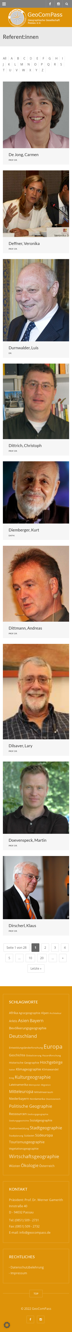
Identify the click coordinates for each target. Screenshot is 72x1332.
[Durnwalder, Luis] (36, 300)
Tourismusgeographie (27, 1142)
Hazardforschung (51, 1055)
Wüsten (14, 1166)
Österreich (47, 1166)
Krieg (11, 1077)
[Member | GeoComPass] (36, 17)
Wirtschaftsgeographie (34, 1156)
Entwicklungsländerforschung (26, 1047)
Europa (53, 1046)
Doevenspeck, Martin (27, 840)
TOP (36, 1293)
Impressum (19, 1273)
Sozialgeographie (41, 1120)
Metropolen (34, 1085)
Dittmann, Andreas (25, 628)
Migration (46, 1084)
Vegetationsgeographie (24, 1148)
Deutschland (23, 1036)
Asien (23, 1020)
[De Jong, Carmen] (36, 115)
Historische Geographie (24, 1062)
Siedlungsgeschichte (19, 1120)
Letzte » (36, 968)
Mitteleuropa (21, 1091)
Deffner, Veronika (24, 243)
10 (30, 958)
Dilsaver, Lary (20, 745)
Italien (12, 1069)
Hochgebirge (51, 1062)
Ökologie (29, 1165)
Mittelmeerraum (43, 1092)
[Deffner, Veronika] (36, 203)
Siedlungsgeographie (37, 1114)
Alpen (45, 1013)
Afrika (13, 1013)
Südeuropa (44, 1135)
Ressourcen (18, 1113)
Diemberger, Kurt (24, 529)
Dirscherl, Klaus (22, 925)
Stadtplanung (16, 1135)
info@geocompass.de (34, 1232)
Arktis (13, 1021)
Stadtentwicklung (19, 1128)
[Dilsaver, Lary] (36, 692)
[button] (7, 1325)
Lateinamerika (18, 1084)
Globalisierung (33, 1055)
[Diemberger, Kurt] (36, 492)
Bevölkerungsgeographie (27, 1028)
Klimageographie (28, 1069)
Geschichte (17, 1055)
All (4, 58)
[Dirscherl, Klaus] (36, 887)
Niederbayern (19, 1099)
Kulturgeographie (33, 1077)
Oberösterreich (53, 1098)
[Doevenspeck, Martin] (36, 798)
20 (42, 958)
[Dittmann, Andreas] (36, 584)
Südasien (29, 1135)
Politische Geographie (30, 1106)
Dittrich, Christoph (25, 445)
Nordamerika (37, 1099)
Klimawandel (50, 1069)
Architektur (55, 1013)
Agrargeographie (29, 1013)
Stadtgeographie (46, 1128)
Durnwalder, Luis (23, 347)
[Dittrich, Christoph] (36, 401)
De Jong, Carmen (24, 154)
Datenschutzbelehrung (27, 1267)
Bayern (37, 1020)
